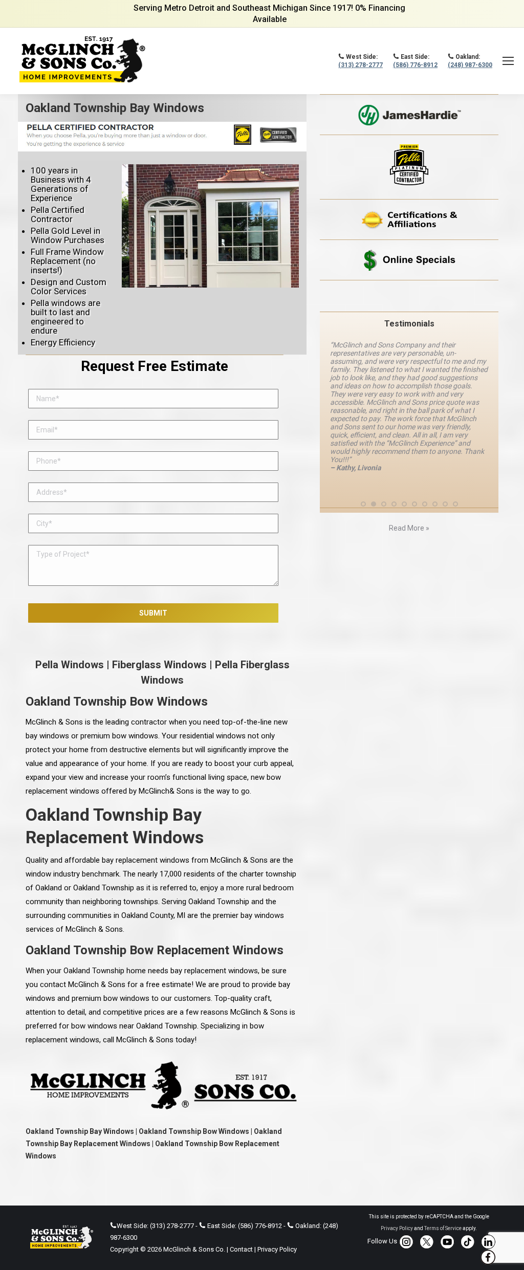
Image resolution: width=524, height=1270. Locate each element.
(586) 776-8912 (415, 65)
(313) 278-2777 (360, 65)
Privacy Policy (277, 1249)
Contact (241, 1249)
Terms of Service (443, 1228)
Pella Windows (69, 665)
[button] (363, 504)
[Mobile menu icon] (508, 61)
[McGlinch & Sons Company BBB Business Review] (409, 296)
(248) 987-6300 (470, 65)
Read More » (409, 528)
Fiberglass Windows (159, 665)
